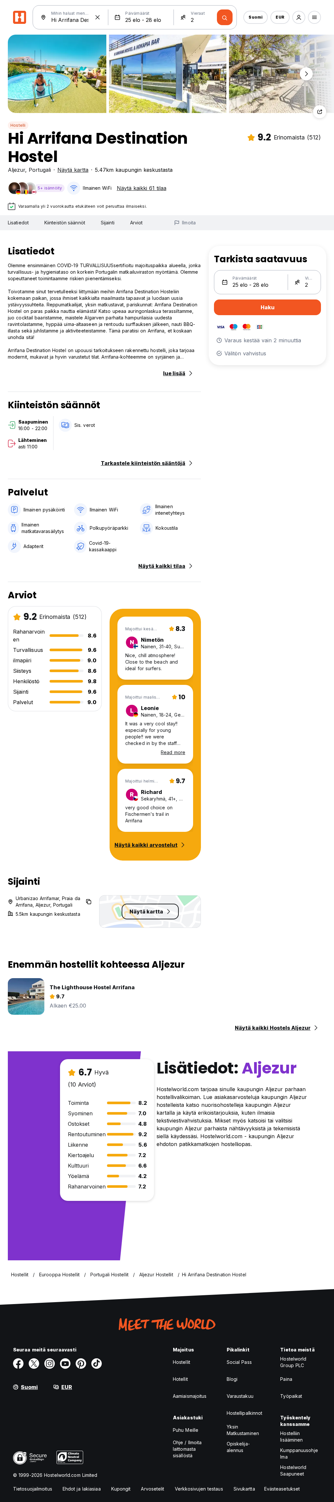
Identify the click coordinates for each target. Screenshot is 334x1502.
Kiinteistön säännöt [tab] (64, 222)
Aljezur (16, 170)
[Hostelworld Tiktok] (96, 1363)
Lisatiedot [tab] (18, 222)
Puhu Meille (185, 1430)
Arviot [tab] (136, 222)
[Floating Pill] (306, 73)
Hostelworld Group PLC (293, 1362)
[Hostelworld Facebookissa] (18, 1363)
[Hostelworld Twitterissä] (34, 1363)
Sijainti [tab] (107, 222)
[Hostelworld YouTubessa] (65, 1363)
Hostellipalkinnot (245, 1413)
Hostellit (181, 1362)
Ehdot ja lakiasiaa (82, 1489)
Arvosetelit (152, 1489)
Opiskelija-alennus (238, 1447)
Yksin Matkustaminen (243, 1430)
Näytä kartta (72, 170)
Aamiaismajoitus (190, 1396)
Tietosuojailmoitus (32, 1489)
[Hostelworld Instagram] (49, 1363)
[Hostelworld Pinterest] (81, 1363)
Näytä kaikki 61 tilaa (141, 188)
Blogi (232, 1379)
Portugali (40, 170)
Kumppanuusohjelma (299, 1453)
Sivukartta (244, 1489)
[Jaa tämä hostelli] (319, 111)
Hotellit (180, 1379)
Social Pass (239, 1362)
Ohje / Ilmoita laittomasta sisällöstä (187, 1449)
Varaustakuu (240, 1396)
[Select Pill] (298, 17)
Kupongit (121, 1489)
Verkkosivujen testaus (199, 1489)
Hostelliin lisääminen (291, 1436)
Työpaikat (291, 1396)
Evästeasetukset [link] (282, 1489)
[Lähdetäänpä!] (225, 17)
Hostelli (18, 125)
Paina (286, 1379)
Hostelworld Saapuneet (293, 1470)
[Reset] (97, 17)
